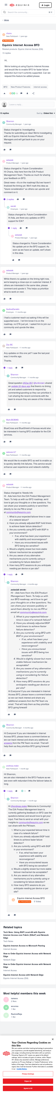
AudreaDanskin (12, 309)
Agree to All (28, 1088)
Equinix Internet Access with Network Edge (23, 974)
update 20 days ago (20, 386)
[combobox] (28, 12)
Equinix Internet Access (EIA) (15, 978)
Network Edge (9, 959)
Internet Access (10, 949)
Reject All (27, 1081)
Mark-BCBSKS (12, 419)
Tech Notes (8, 941)
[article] (28, 136)
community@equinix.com (18, 512)
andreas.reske (12, 765)
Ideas (6, 20)
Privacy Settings (28, 1074)
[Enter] (4, 12)
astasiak (9, 160)
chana (9, 33)
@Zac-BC (28, 382)
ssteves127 (11, 452)
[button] (6, 5)
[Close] (53, 1039)
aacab (13, 206)
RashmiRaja (16, 1014)
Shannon (10, 121)
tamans (14, 998)
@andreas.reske (19, 806)
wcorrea (14, 1006)
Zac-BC (9, 344)
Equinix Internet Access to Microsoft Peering (24, 945)
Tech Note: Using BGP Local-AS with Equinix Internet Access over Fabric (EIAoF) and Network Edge (26, 935)
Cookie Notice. (22, 1069)
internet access (40, 87)
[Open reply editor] (28, 104)
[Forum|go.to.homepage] (22, 5)
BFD (5, 87)
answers (8, 742)
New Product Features (20, 87)
